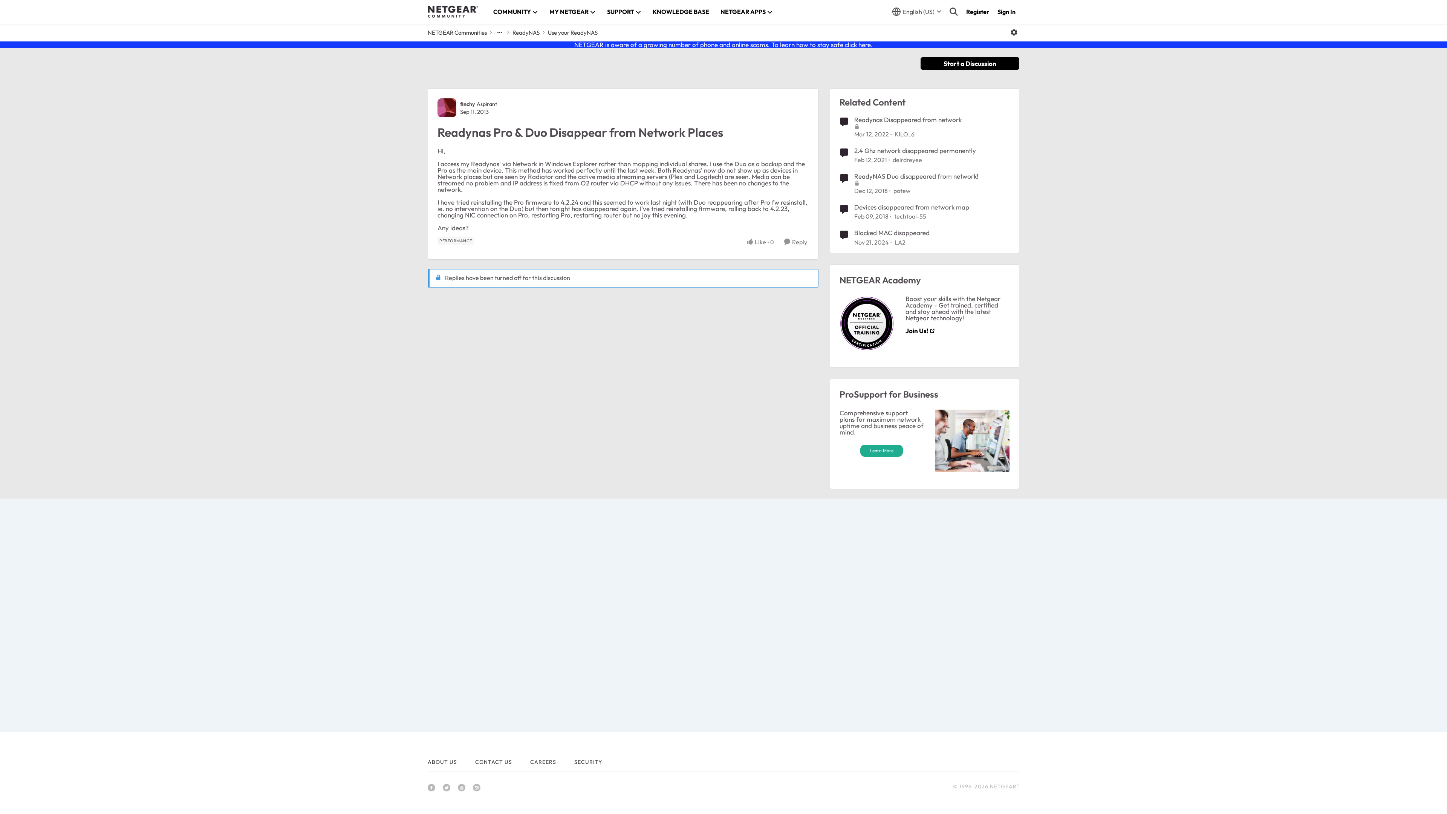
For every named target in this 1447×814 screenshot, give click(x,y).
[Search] (953, 11)
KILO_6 (905, 134)
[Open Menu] (1014, 32)
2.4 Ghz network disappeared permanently (915, 151)
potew (901, 191)
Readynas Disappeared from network (908, 120)
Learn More (881, 450)
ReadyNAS (526, 32)
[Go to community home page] (453, 12)
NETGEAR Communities (457, 32)
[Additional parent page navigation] (499, 32)
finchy (467, 104)
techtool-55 (910, 216)
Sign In (1006, 11)
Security (588, 762)
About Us (442, 762)
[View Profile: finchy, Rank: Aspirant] (446, 107)
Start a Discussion (970, 63)
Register (977, 11)
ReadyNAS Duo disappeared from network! (916, 176)
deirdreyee (907, 160)
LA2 (900, 242)
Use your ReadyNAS (573, 32)
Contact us (493, 762)
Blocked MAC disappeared (892, 233)
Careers (543, 762)
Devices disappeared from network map (911, 207)
